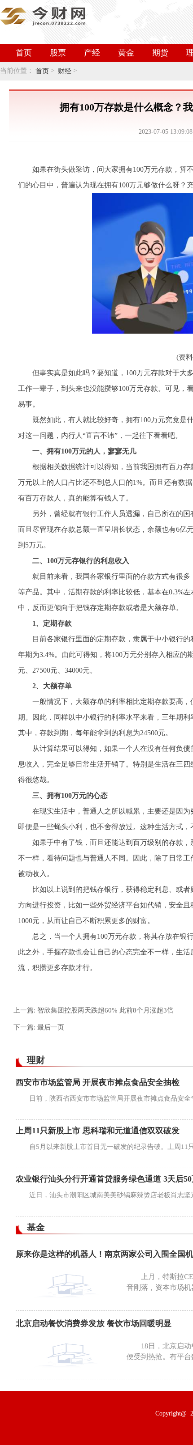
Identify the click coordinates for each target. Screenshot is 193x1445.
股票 (58, 52)
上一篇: (93, 1010)
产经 (92, 52)
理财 (36, 1060)
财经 (64, 71)
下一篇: (38, 1027)
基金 (36, 1227)
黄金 (126, 52)
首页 (24, 52)
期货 (160, 52)
